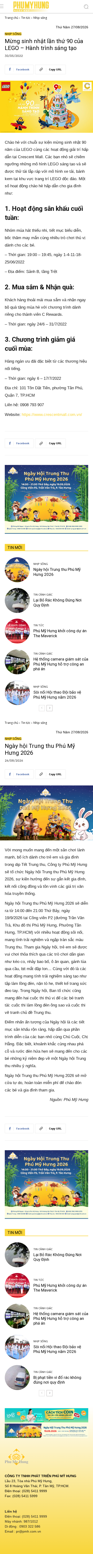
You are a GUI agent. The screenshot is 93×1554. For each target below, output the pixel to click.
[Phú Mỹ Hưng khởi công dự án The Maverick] (17, 631)
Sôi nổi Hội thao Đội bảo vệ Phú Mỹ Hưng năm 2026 (57, 694)
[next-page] (49, 708)
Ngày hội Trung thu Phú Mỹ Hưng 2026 (57, 572)
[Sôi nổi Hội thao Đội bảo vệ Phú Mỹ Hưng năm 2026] (17, 692)
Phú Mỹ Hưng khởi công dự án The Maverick (60, 633)
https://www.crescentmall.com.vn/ (52, 414)
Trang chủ (11, 18)
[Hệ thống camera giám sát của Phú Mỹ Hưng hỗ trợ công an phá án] (17, 661)
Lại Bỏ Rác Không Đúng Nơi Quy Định (57, 602)
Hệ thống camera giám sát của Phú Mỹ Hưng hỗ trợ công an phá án (60, 664)
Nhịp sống (40, 18)
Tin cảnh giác (42, 594)
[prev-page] (42, 708)
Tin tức (25, 18)
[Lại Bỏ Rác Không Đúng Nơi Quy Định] (17, 600)
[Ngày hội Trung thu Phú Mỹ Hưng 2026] (17, 569)
